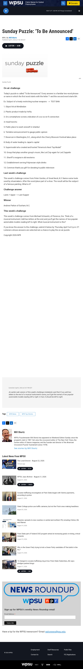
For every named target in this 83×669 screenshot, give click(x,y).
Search (50, 654)
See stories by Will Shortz (25, 448)
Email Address (9, 614)
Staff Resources (53, 650)
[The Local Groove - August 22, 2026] (9, 464)
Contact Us (34, 654)
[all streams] (80, 10)
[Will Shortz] (7, 435)
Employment (35, 650)
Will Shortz (13, 38)
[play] (6, 11)
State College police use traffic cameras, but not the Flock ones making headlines (48, 506)
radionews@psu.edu (55, 631)
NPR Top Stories (27, 414)
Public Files (68, 650)
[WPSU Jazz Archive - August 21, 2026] (9, 480)
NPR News (12, 414)
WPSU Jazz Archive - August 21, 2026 (31, 477)
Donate (74, 3)
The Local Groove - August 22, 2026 (30, 461)
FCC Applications (70, 654)
